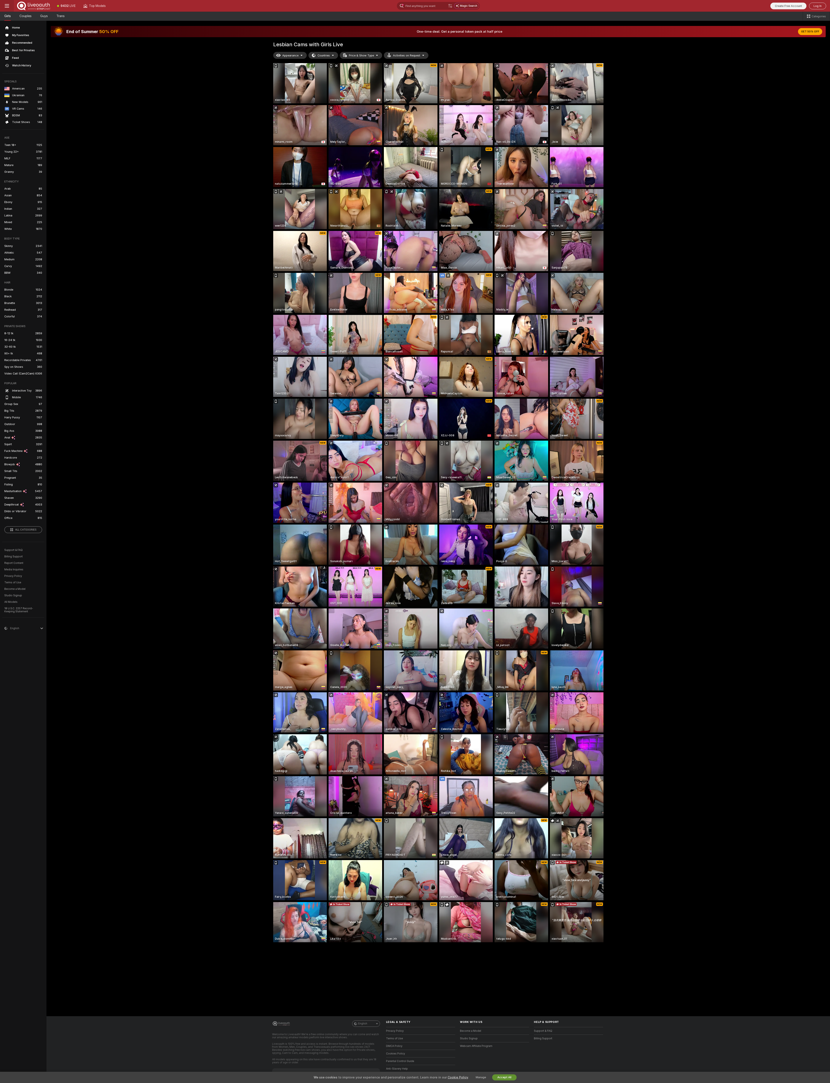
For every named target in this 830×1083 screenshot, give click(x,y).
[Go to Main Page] (33, 6)
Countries (324, 55)
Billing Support (13, 556)
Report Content (13, 563)
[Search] (450, 6)
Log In (818, 6)
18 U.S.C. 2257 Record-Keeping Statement (18, 610)
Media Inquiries (13, 569)
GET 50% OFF (810, 31)
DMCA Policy (394, 1046)
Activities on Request (406, 55)
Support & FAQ (13, 550)
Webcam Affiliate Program (476, 1046)
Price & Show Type (361, 55)
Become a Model (15, 588)
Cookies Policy (395, 1053)
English (362, 1023)
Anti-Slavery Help (397, 1068)
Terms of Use (12, 582)
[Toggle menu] (7, 6)
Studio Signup (13, 595)
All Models (11, 601)
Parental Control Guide (400, 1061)
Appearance (290, 55)
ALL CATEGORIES (26, 529)
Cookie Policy (458, 1077)
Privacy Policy (13, 575)
